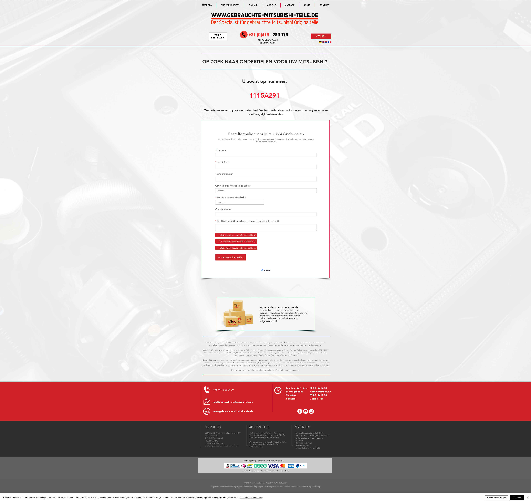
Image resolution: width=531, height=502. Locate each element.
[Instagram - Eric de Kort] (311, 411)
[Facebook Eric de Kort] (299, 411)
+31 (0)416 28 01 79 (223, 389)
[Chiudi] (527, 497)
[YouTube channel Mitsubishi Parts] (305, 411)
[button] (271, 5)
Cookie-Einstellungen (496, 497)
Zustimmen (517, 497)
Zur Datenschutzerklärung (251, 497)
